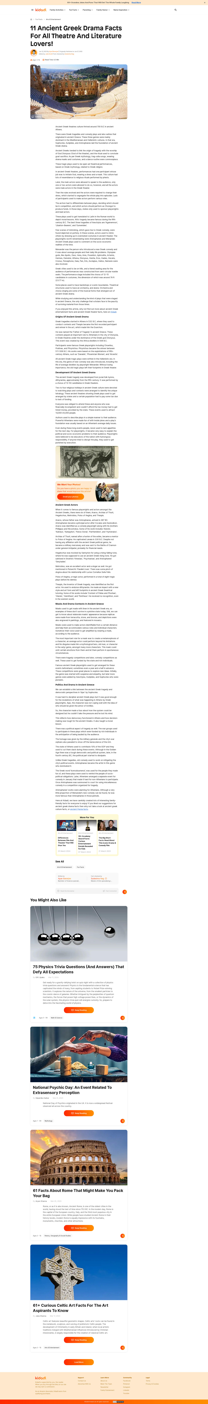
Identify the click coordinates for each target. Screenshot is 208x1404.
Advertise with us (84, 1384)
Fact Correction (111, 891)
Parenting (87, 10)
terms (148, 1381)
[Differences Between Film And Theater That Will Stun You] (66, 825)
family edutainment (107, 1390)
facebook (126, 1381)
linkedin (126, 1390)
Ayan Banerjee (53, 51)
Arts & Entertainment (65, 833)
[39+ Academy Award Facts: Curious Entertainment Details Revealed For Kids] (87, 825)
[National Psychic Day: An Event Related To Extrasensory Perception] (78, 1054)
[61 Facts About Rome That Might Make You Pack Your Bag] (78, 1157)
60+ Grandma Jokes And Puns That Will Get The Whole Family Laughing (98, 2)
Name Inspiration (120, 10)
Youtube (126, 1393)
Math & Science (56, 1018)
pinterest (126, 1384)
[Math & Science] (34, 1017)
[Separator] (125, 892)
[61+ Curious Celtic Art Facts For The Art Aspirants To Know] (78, 1272)
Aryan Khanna (41, 1201)
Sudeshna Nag (69, 54)
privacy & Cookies (152, 1384)
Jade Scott (48, 54)
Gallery (38, 117)
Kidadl (31, 19)
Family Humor (102, 10)
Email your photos (70, 497)
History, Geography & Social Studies (58, 1236)
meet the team (106, 1384)
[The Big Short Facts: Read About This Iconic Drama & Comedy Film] (107, 825)
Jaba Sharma (41, 1316)
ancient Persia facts (79, 809)
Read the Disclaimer (67, 891)
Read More (136, 2)
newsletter (104, 1387)
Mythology (48, 1121)
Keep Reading (81, 1010)
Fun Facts (73, 10)
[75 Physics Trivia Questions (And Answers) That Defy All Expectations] (78, 933)
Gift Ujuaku (40, 977)
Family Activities (56, 10)
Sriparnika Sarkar (42, 1098)
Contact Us (82, 1381)
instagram (126, 1387)
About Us (104, 1381)
